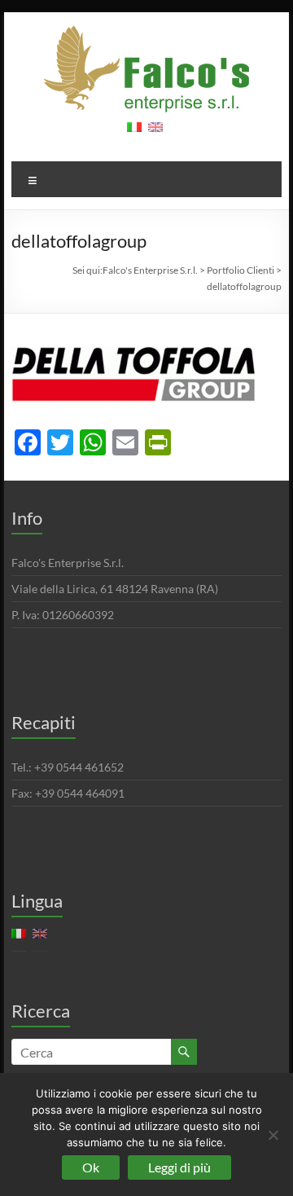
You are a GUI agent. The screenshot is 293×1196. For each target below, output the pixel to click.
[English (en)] (155, 132)
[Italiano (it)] (134, 132)
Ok (90, 1167)
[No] (273, 1135)
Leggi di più (179, 1167)
